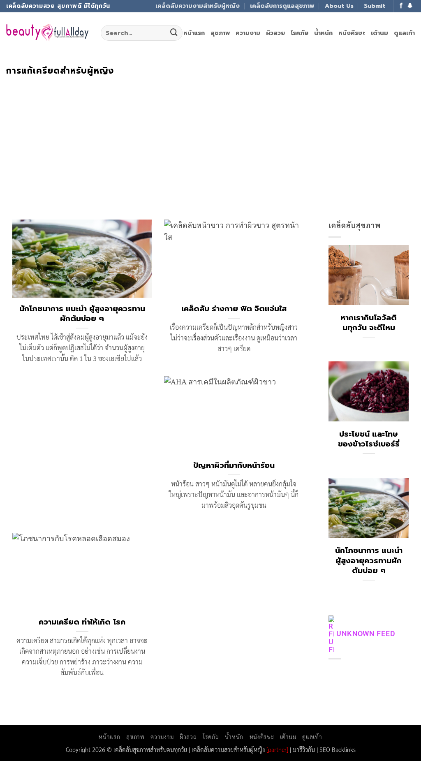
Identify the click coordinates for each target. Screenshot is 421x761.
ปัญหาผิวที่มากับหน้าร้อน (234, 465)
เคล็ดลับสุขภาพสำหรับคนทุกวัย (150, 749)
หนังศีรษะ (351, 32)
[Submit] (174, 33)
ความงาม (248, 32)
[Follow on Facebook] (401, 6)
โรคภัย (299, 32)
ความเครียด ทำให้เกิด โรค (82, 622)
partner (277, 749)
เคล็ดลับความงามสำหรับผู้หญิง (197, 5)
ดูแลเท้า (404, 32)
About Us (339, 5)
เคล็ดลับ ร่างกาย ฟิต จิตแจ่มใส (234, 309)
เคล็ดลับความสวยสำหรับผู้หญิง (228, 749)
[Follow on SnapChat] (410, 6)
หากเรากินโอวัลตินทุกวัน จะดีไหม (368, 323)
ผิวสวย (275, 32)
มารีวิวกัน (304, 749)
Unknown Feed (365, 633)
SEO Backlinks (337, 749)
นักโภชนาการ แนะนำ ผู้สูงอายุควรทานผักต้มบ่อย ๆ (82, 314)
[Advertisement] (210, 137)
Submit (374, 5)
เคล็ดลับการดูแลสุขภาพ (282, 5)
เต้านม (379, 32)
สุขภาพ (220, 32)
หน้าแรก (194, 32)
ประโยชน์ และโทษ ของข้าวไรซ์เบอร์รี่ (369, 439)
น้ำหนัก (323, 32)
